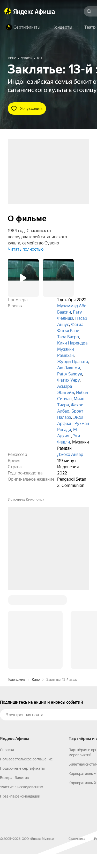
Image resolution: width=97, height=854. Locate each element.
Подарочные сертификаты (22, 690)
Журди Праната (72, 361)
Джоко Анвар (70, 454)
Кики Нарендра (72, 343)
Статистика (77, 760)
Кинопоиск (35, 499)
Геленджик (16, 601)
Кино (36, 601)
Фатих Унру (68, 380)
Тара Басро (68, 336)
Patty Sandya (69, 374)
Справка (7, 672)
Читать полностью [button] (25, 249)
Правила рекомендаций (20, 718)
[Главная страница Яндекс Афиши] (7, 11)
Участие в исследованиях (21, 709)
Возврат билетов (14, 699)
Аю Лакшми (68, 367)
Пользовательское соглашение (26, 681)
